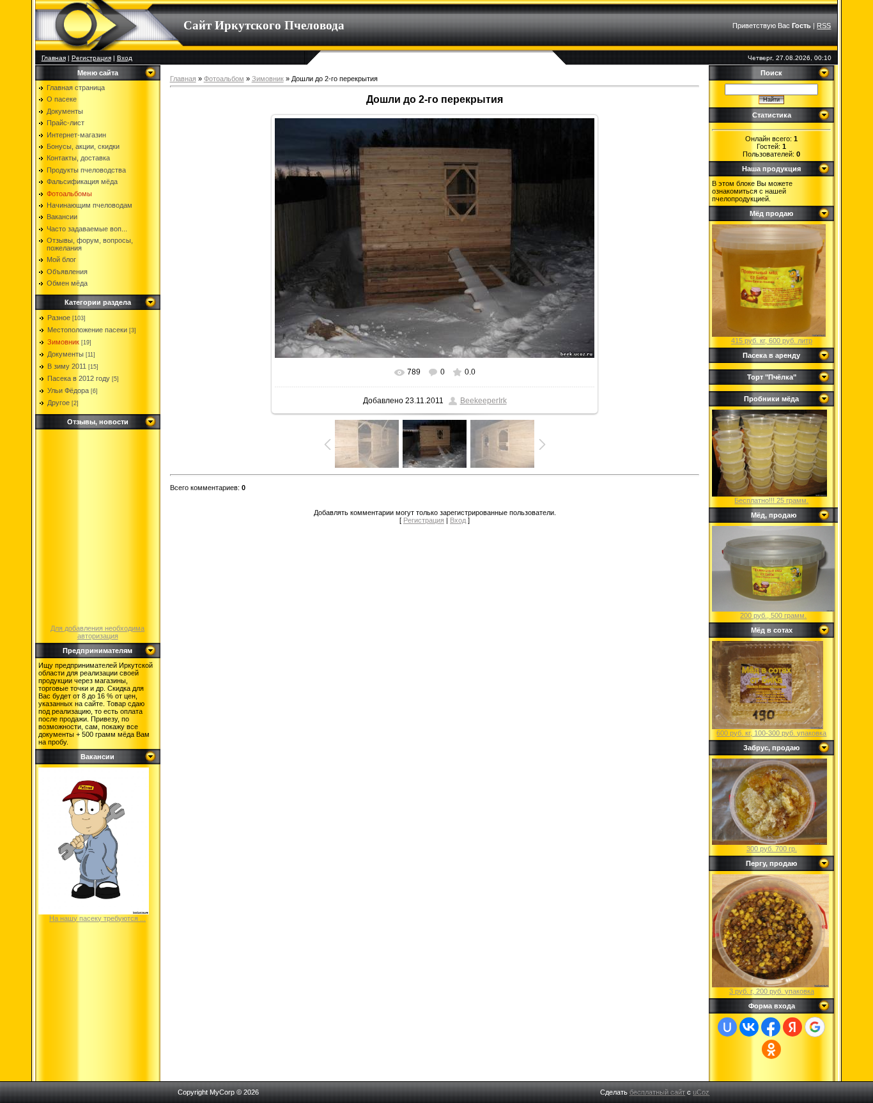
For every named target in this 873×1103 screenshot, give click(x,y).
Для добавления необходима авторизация (97, 632)
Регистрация (91, 57)
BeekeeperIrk (483, 400)
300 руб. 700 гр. (771, 848)
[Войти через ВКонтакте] (749, 1027)
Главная (54, 57)
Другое (58, 402)
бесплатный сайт (657, 1092)
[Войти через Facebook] (770, 1027)
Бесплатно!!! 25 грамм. (771, 500)
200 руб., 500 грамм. (773, 615)
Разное (58, 317)
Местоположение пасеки (87, 330)
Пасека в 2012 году (78, 378)
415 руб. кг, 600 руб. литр (771, 340)
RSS (824, 25)
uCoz (701, 1092)
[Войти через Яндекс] (792, 1027)
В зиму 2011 (66, 366)
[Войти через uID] (727, 1027)
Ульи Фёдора (68, 390)
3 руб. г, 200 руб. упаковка (771, 991)
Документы (65, 354)
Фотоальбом (224, 78)
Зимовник (63, 342)
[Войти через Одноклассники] (771, 1049)
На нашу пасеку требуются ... (97, 918)
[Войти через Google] (815, 1027)
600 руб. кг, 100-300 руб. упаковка (771, 733)
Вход (124, 57)
